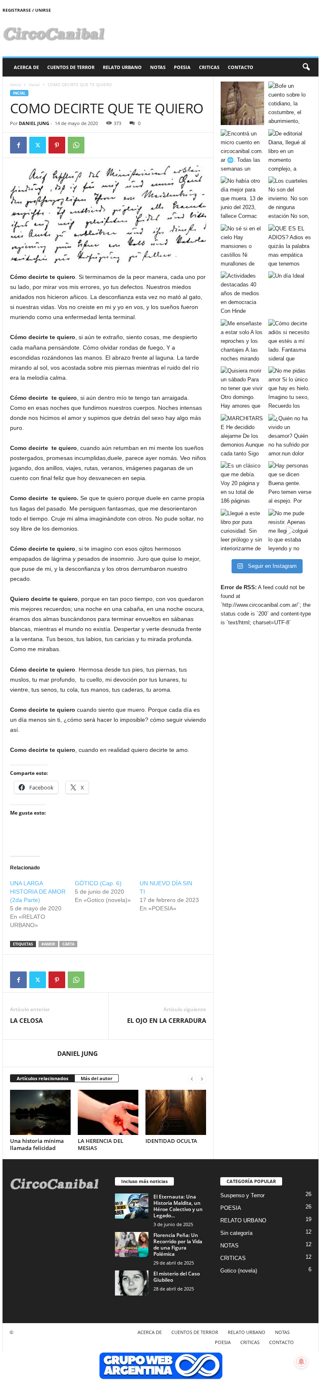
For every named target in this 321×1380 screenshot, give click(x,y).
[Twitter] (37, 145)
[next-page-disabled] (202, 1078)
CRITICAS (209, 67)
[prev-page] (192, 1078)
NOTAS (158, 67)
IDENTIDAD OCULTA (171, 1141)
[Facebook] (18, 145)
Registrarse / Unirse (27, 10)
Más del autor (96, 1078)
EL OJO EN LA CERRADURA (166, 1020)
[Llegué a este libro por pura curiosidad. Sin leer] (242, 530)
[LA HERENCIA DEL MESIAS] (108, 1112)
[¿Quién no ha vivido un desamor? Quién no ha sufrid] (290, 435)
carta (68, 944)
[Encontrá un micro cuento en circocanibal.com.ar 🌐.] (242, 151)
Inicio (15, 84)
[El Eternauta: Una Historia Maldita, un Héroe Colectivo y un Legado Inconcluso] (131, 1206)
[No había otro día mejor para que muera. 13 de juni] (242, 198)
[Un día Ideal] (290, 293)
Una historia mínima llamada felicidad (37, 1144)
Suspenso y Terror (242, 1195)
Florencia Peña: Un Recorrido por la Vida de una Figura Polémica (177, 1244)
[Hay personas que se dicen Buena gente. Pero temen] (290, 483)
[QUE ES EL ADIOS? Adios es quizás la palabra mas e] (290, 246)
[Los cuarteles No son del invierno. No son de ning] (290, 198)
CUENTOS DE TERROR (70, 67)
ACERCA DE (26, 67)
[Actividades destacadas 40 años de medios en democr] (242, 293)
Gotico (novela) (238, 1271)
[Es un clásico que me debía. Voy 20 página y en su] (242, 483)
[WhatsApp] (76, 145)
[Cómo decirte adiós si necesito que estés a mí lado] (290, 341)
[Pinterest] (56, 145)
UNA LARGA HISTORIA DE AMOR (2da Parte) (38, 891)
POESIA (182, 67)
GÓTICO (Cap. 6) (98, 883)
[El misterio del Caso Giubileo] (131, 1283)
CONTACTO (240, 67)
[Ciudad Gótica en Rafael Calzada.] (242, 103)
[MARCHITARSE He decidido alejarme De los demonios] (242, 435)
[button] (306, 67)
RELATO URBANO (122, 67)
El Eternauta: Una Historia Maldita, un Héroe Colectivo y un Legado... (178, 1206)
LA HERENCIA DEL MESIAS (100, 1144)
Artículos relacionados (42, 1078)
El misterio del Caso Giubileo (176, 1276)
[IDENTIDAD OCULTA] (175, 1112)
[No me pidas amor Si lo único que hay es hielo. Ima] (290, 388)
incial (34, 84)
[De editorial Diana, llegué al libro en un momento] (290, 151)
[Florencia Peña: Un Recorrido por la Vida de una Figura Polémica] (131, 1244)
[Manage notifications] (301, 1361)
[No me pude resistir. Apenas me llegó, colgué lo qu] (290, 530)
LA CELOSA (26, 1020)
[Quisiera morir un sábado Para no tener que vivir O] (242, 388)
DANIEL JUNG (34, 123)
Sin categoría (236, 1233)
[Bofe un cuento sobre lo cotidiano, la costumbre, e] (290, 103)
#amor (48, 944)
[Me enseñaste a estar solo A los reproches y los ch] (242, 341)
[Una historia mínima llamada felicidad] (40, 1112)
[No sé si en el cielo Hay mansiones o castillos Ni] (242, 246)
